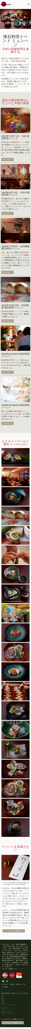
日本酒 (3, 1003)
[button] (29, 4)
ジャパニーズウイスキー (8, 1005)
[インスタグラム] (7, 981)
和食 (2, 997)
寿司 (2, 998)
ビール (3, 1015)
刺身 (2, 1000)
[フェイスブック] (3, 981)
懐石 (3, 58)
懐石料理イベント (18, 142)
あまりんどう (5, 1007)
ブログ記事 (20, 969)
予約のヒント (5, 1009)
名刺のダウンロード (7, 1011)
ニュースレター (20, 84)
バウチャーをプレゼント (8, 1013)
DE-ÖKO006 (25, 974)
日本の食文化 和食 (18, 61)
